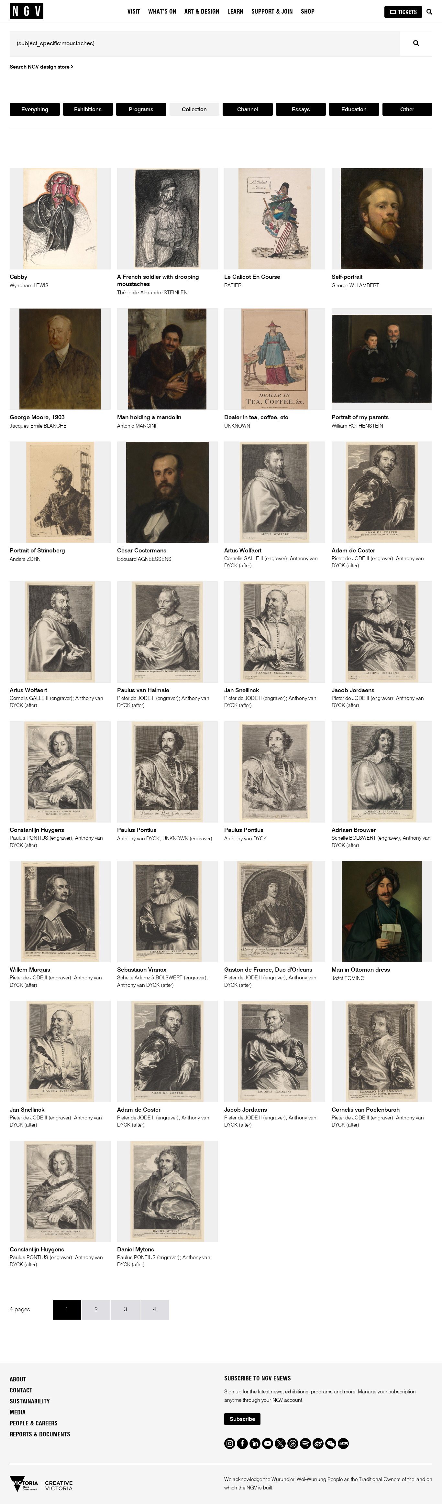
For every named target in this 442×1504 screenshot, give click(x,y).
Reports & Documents (40, 1435)
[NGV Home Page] (26, 11)
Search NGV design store (40, 67)
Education (354, 110)
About (18, 1380)
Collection (194, 110)
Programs (141, 110)
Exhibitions (88, 110)
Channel (247, 110)
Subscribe (242, 1419)
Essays (301, 110)
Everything (34, 110)
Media (18, 1413)
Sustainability (30, 1402)
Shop (308, 12)
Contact (21, 1391)
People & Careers (34, 1424)
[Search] (429, 12)
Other (407, 110)
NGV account (287, 1400)
